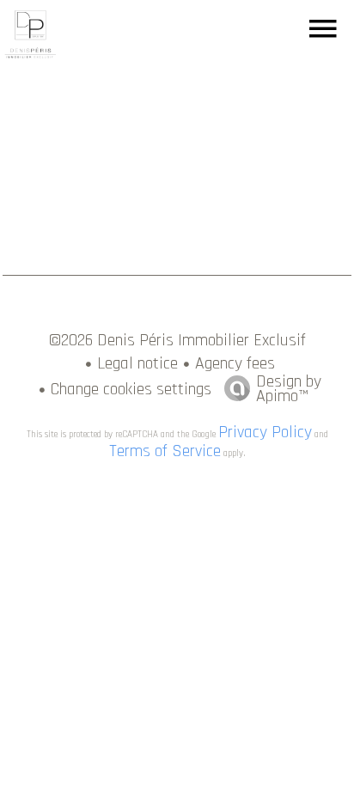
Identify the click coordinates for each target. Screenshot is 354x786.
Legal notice (137, 363)
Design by (288, 386)
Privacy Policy (265, 432)
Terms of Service (165, 451)
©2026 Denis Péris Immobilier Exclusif (177, 340)
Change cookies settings (131, 389)
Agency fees (235, 363)
